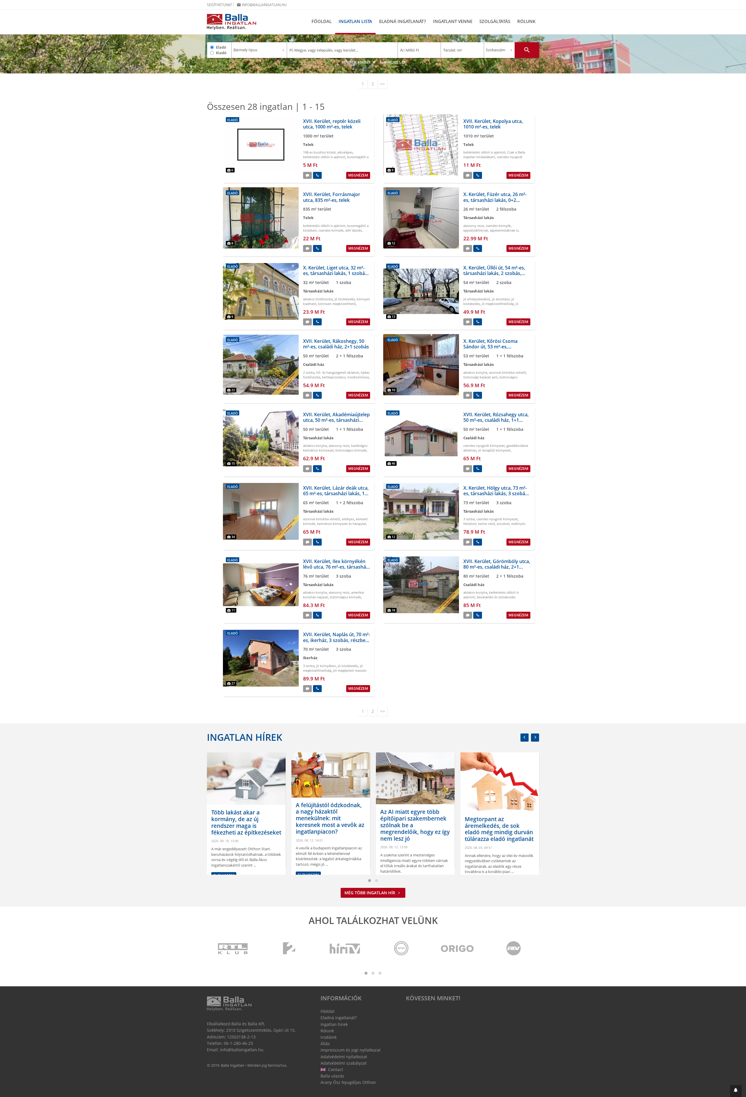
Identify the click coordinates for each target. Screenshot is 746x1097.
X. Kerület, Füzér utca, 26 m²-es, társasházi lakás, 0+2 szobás (495, 200)
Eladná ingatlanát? (402, 21)
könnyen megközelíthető (337, 303)
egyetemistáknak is (504, 230)
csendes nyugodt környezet (484, 445)
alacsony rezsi (473, 225)
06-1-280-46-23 (238, 1043)
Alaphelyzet (390, 62)
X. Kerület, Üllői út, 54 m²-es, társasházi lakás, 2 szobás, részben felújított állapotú (494, 273)
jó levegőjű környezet (494, 450)
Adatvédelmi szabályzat (344, 1063)
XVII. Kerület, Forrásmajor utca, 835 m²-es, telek (331, 197)
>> (382, 84)
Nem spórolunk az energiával (496, 842)
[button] (736, 1091)
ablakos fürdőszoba (318, 299)
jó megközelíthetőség (498, 303)
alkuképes (345, 152)
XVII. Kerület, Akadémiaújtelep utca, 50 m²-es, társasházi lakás (336, 420)
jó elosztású (501, 299)
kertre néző (486, 523)
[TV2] (289, 949)
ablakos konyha (475, 372)
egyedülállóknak (475, 230)
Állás (325, 1043)
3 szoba (469, 519)
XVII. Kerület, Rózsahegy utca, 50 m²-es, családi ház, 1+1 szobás (496, 420)
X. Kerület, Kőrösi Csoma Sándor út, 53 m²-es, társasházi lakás (490, 346)
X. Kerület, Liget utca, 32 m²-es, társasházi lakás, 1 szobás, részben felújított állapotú (335, 273)
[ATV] (513, 949)
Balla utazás (332, 1076)
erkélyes (348, 519)
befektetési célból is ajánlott (324, 157)
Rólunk (526, 21)
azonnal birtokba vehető (507, 372)
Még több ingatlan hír (370, 892)
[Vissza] (524, 737)
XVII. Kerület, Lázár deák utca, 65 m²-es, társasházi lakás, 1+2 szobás (336, 493)
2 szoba (308, 372)
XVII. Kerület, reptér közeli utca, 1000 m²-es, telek (331, 124)
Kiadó (221, 52)
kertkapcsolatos (334, 377)
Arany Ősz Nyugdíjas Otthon (348, 1082)
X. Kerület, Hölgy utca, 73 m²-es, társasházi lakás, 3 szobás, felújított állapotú (496, 493)
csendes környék (331, 230)
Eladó (221, 47)
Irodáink (329, 1037)
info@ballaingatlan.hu (262, 4)
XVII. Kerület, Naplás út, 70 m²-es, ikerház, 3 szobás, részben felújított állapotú (336, 640)
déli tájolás (353, 230)
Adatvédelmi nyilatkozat (344, 1056)
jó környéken (326, 666)
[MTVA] (401, 949)
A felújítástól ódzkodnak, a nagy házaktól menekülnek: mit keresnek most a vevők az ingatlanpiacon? (252, 818)
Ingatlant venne (452, 21)
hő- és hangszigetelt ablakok (337, 372)
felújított (469, 523)
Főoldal (322, 21)
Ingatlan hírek (244, 737)
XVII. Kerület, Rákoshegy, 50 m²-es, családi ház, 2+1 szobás (336, 344)
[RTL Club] (233, 949)
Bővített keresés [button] (356, 62)
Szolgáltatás (494, 21)
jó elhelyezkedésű (476, 299)
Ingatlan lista (355, 21)
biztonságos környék (351, 450)
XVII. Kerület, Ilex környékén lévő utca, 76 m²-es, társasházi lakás (336, 567)
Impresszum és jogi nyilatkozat (351, 1050)
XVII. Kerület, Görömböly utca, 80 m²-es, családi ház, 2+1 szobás (496, 567)
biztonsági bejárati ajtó (480, 377)
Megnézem (358, 175)
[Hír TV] (345, 949)
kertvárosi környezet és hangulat (341, 523)
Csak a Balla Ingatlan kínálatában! (494, 154)
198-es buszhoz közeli (319, 152)
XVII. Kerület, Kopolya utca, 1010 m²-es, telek (493, 124)
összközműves (358, 377)
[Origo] (457, 949)
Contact (335, 1069)
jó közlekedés (345, 299)
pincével (503, 523)
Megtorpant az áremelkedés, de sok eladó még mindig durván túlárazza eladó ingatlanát (421, 829)
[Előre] (535, 737)
